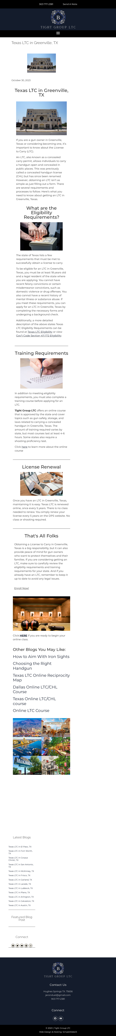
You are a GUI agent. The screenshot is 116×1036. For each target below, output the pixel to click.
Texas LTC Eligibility (40, 331)
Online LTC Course (31, 710)
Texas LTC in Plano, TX (19, 892)
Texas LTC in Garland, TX (20, 879)
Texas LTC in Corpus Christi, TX (18, 858)
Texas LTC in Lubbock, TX (20, 888)
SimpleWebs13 (70, 1032)
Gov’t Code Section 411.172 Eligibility (38, 335)
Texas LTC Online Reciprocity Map (41, 678)
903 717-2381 (58, 999)
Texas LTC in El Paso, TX (19, 846)
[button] (58, 33)
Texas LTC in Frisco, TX (19, 875)
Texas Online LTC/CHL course (34, 701)
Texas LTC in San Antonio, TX (20, 865)
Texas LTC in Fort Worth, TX (20, 852)
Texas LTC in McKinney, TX (21, 871)
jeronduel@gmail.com (58, 995)
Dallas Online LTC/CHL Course (35, 689)
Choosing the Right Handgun (32, 666)
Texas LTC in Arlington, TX (21, 897)
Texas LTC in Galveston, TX (21, 901)
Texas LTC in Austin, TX (19, 905)
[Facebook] (55, 1018)
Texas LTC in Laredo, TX (19, 884)
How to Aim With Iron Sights (41, 656)
